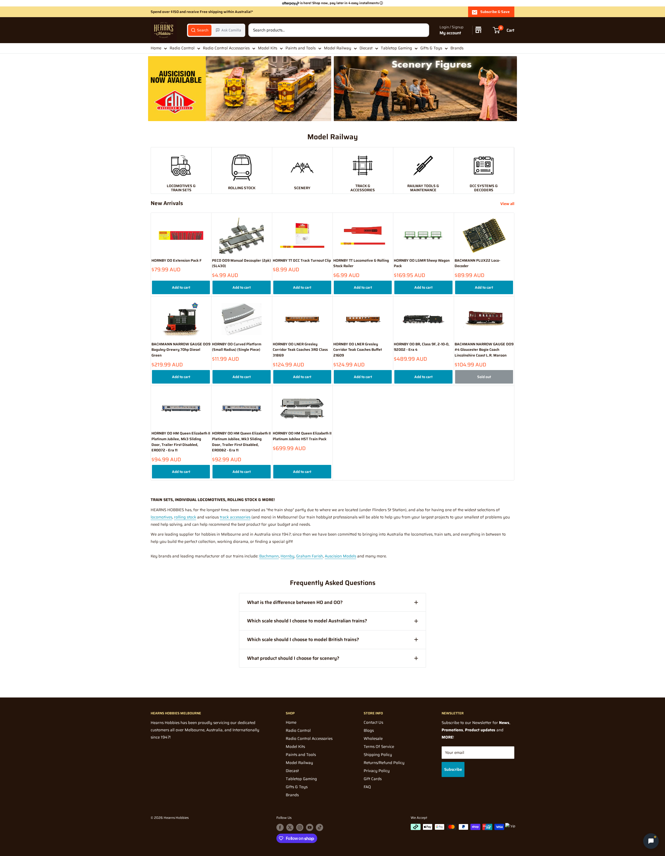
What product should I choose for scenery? (293, 658)
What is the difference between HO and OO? (295, 602)
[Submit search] (422, 30)
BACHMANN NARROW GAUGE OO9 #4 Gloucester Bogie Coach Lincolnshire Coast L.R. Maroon (484, 349)
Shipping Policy (378, 755)
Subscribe (453, 769)
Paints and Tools (300, 48)
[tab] (199, 30)
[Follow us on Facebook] (280, 827)
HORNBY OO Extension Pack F (176, 260)
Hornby (287, 556)
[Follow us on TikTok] (319, 827)
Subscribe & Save (495, 12)
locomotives (161, 517)
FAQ (367, 787)
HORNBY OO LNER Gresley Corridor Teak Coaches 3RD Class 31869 (300, 349)
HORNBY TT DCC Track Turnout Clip (302, 260)
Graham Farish (309, 556)
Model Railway (337, 48)
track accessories (235, 517)
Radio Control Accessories (226, 48)
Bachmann (269, 556)
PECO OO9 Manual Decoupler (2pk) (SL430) (241, 263)
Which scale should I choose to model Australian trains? (307, 620)
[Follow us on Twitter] (290, 827)
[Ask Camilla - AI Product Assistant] (651, 842)
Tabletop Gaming (396, 48)
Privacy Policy (377, 771)
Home (156, 48)
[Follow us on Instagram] (299, 827)
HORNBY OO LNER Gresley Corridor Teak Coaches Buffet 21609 (357, 349)
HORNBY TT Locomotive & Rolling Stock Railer (361, 263)
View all (507, 204)
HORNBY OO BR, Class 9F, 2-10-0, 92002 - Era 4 (421, 347)
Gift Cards (373, 779)
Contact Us (373, 722)
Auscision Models (340, 556)
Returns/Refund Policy (384, 763)
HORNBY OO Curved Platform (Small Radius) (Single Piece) (236, 347)
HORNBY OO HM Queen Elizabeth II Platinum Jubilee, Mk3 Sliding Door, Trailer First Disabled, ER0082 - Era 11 (241, 442)
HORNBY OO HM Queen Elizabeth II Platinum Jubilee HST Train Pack (302, 436)
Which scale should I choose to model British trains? (303, 639)
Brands (456, 48)
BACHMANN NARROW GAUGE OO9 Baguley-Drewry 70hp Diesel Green (180, 349)
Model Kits (267, 48)
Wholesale (373, 738)
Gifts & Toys (431, 48)
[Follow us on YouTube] (309, 827)
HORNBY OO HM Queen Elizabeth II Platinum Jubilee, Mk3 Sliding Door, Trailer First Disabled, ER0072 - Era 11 (180, 442)
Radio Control (182, 48)
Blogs (369, 730)
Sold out (484, 377)
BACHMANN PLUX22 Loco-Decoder (477, 263)
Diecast (366, 48)
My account (450, 33)
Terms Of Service (379, 746)
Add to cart (181, 287)
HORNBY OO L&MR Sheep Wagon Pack (422, 263)
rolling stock (185, 517)
